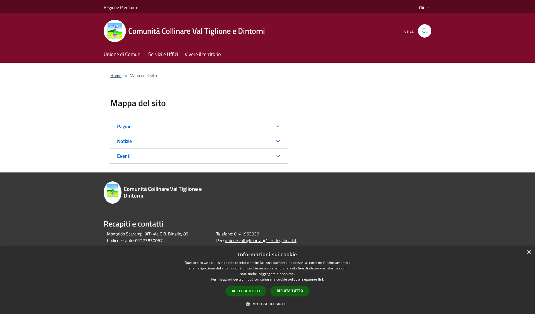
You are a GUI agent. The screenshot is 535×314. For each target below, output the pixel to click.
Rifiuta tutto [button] (290, 290)
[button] (267, 304)
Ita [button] (421, 8)
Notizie (124, 141)
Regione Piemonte (121, 7)
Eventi (123, 156)
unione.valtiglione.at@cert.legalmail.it (260, 240)
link (321, 279)
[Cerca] (424, 31)
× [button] (529, 252)
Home (115, 75)
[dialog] (267, 280)
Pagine (124, 126)
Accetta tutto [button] (246, 291)
